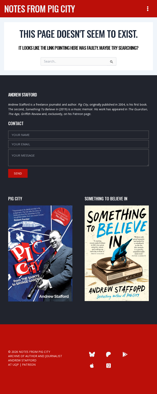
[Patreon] (108, 354)
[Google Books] (125, 354)
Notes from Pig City (39, 8)
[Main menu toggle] (147, 8)
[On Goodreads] (108, 365)
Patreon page (82, 114)
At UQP (13, 364)
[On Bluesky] (92, 354)
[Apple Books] (92, 365)
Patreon (29, 364)
